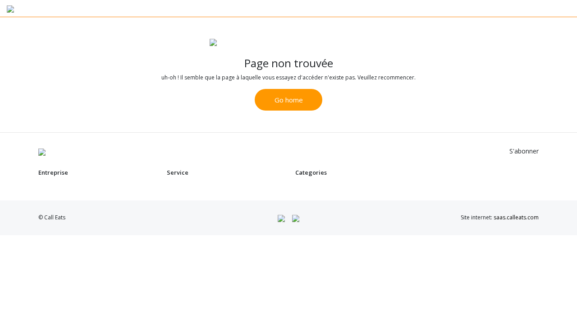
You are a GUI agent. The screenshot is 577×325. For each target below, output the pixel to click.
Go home (289, 99)
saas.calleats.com (516, 217)
